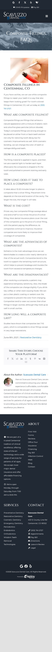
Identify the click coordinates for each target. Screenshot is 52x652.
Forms (31, 435)
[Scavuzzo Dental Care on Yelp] (30, 567)
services (15, 458)
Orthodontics (10, 534)
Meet (30, 460)
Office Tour (33, 442)
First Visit (32, 431)
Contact (31, 467)
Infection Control (35, 456)
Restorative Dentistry (31, 337)
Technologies (9, 544)
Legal (33, 548)
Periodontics (9, 527)
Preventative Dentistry (14, 513)
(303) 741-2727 (37, 530)
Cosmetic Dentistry (12, 520)
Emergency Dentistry (13, 523)
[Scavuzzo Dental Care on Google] (21, 567)
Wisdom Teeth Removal (10, 539)
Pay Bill (36, 7)
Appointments (37, 534)
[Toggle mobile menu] (47, 16)
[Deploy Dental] (29, 576)
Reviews (31, 439)
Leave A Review (37, 544)
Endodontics (9, 530)
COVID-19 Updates (22, 7)
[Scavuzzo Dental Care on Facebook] (26, 567)
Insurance (32, 446)
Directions (35, 541)
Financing (32, 449)
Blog (30, 463)
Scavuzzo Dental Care (34, 374)
